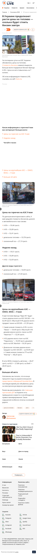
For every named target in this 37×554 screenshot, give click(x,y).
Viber (7, 522)
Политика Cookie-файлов (24, 503)
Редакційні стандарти (21, 499)
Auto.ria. (19, 79)
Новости (14, 8)
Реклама (5, 493)
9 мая (27, 134)
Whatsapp (8, 532)
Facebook (8, 528)
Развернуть (18, 475)
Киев (4, 459)
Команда (5, 500)
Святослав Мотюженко (11, 417)
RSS (24, 528)
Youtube (8, 515)
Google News (27, 518)
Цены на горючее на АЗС (14, 134)
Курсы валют (6, 502)
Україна (6, 8)
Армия (22, 8)
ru (28, 3)
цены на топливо (8, 408)
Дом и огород (23, 451)
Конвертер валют (8, 505)
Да (34, 552)
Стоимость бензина (10, 65)
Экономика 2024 (15, 12)
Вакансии (5, 488)
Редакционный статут (23, 495)
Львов (20, 459)
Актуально (6, 444)
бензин (20, 408)
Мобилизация (7, 467)
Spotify (25, 522)
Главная (4, 12)
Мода (20, 467)
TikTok (25, 515)
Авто (20, 444)
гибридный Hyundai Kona (22, 381)
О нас (4, 485)
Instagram (8, 525)
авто (27, 408)
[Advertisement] (18, 104)
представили (7, 381)
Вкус (3, 451)
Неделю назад (9, 138)
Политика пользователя (22, 486)
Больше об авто (10, 177)
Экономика (30, 8)
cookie (16, 552)
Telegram (8, 518)
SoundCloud (26, 525)
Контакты (5, 490)
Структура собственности (7, 496)
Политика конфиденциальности (25, 490)
